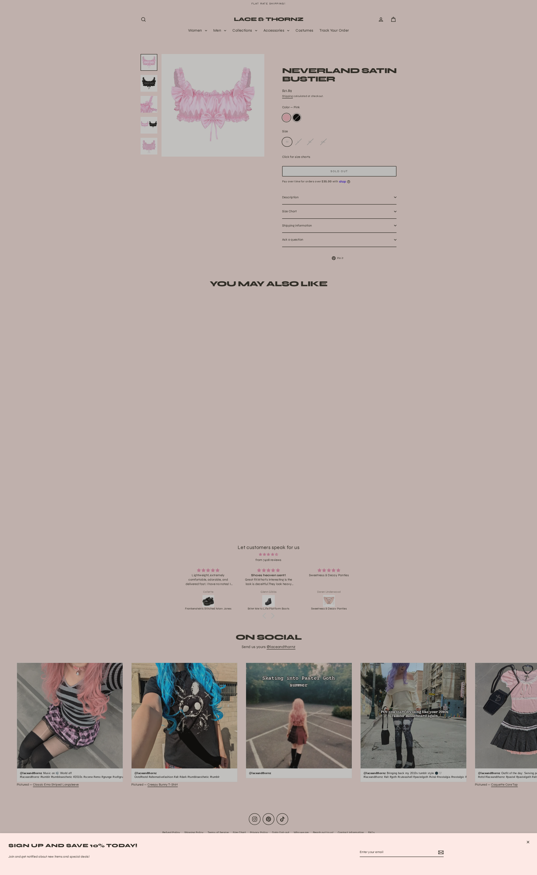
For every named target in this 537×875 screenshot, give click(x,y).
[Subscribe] (440, 852)
